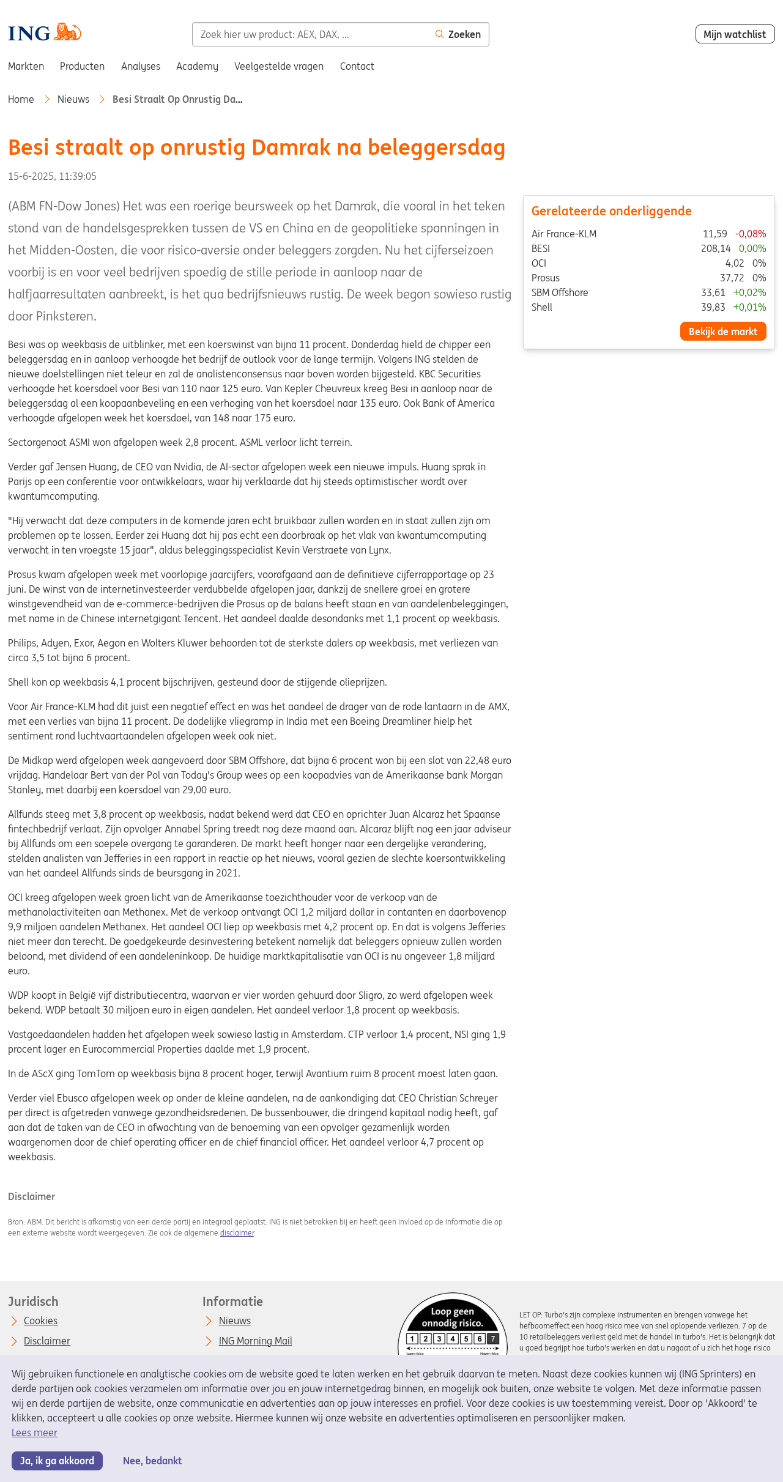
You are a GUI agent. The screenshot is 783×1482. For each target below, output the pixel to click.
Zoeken (464, 34)
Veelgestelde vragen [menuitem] (279, 66)
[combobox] (310, 34)
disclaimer (237, 1232)
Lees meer (35, 1432)
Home (22, 99)
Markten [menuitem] (26, 66)
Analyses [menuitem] (140, 66)
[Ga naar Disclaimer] (453, 1347)
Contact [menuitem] (357, 66)
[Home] (44, 33)
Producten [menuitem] (82, 66)
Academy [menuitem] (197, 66)
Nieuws (75, 99)
